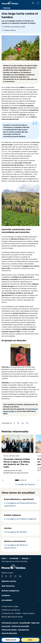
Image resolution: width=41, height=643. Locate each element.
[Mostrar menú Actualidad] (38, 600)
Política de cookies (9, 630)
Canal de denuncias (9, 633)
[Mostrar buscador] (32, 3)
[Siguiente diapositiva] (38, 480)
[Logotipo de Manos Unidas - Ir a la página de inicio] (10, 4)
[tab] (17, 480)
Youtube (15, 576)
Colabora (6, 595)
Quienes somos (9, 581)
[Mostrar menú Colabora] (38, 595)
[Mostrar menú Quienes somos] (38, 581)
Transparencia (23, 630)
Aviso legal (6, 626)
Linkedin (20, 576)
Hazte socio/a (11, 640)
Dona (30, 640)
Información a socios (10, 623)
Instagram (10, 576)
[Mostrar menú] (37, 3)
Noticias (7, 8)
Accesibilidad (24, 623)
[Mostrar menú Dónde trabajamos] (38, 590)
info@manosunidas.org (11, 610)
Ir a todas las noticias (25, 484)
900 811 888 (6, 617)
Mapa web (35, 623)
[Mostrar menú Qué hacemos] (38, 586)
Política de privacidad (20, 626)
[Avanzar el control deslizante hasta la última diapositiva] (3, 480)
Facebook (2, 576)
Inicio (4, 558)
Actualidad (14, 558)
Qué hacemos (8, 586)
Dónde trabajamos (10, 591)
